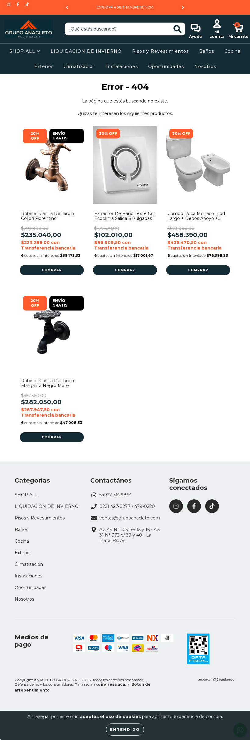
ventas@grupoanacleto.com (129, 518)
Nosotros (205, 66)
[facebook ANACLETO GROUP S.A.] (18, 4)
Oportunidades (166, 66)
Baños (206, 51)
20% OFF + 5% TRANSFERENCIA (125, 7)
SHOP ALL (23, 51)
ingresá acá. (113, 684)
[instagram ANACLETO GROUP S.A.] (9, 4)
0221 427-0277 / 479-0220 (127, 506)
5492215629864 (115, 495)
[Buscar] (177, 29)
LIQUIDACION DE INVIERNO (86, 51)
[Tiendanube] (216, 680)
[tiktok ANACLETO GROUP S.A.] (27, 4)
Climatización (79, 66)
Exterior (43, 66)
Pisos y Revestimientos (160, 51)
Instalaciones (122, 66)
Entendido (125, 729)
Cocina (232, 51)
